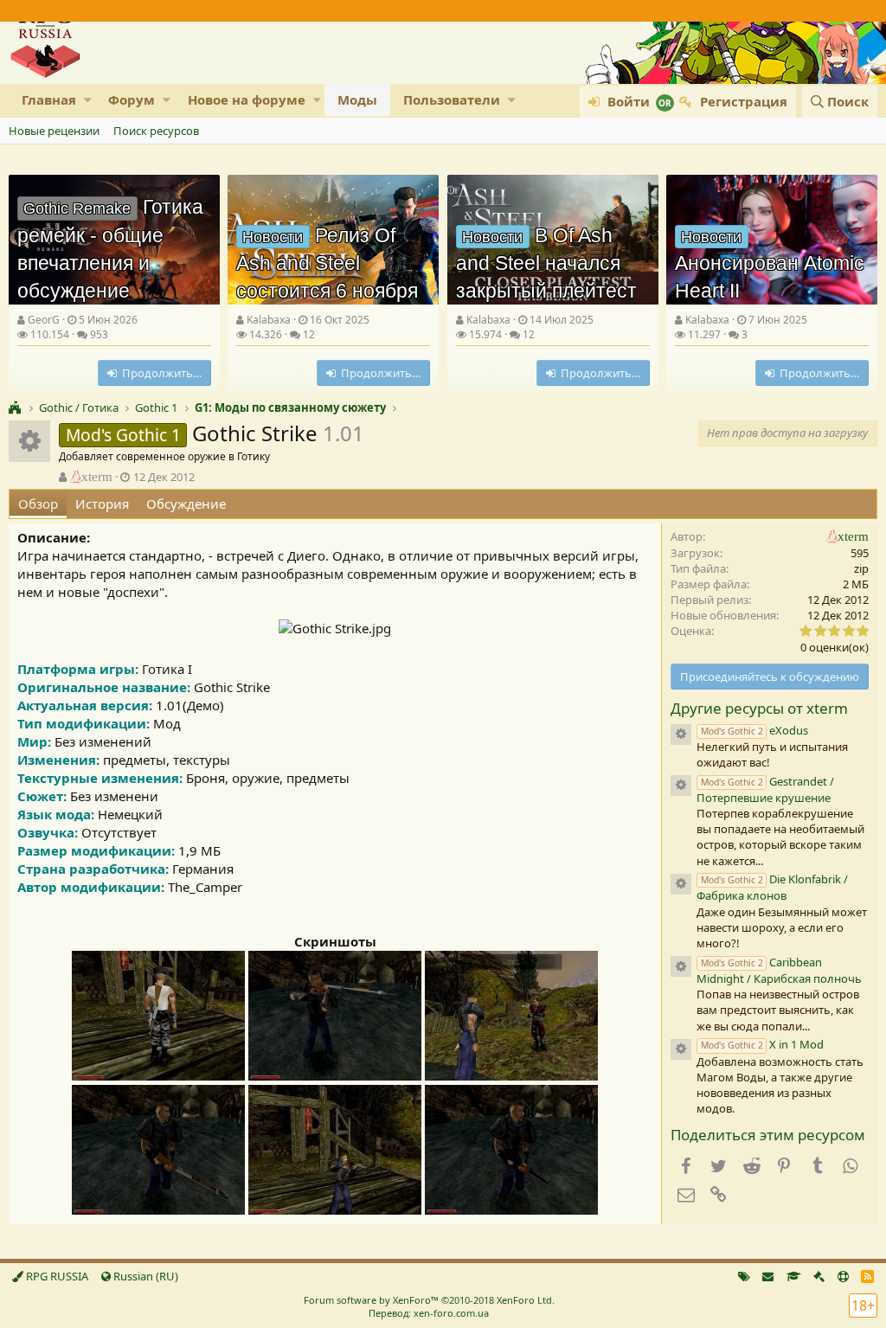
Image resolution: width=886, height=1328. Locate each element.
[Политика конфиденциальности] (819, 1276)
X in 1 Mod (762, 1044)
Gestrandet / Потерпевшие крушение (765, 789)
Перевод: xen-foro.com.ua (429, 1312)
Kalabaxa (269, 319)
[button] (88, 100)
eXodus (754, 730)
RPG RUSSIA (55, 1276)
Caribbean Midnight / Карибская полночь (779, 970)
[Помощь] (843, 1276)
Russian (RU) (144, 1276)
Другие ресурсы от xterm (759, 708)
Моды (357, 99)
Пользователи (451, 99)
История (102, 503)
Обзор (38, 503)
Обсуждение (186, 503)
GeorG (44, 319)
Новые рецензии (54, 130)
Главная (49, 99)
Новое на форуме (246, 99)
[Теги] (744, 1276)
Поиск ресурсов (156, 130)
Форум (131, 99)
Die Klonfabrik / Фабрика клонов (772, 887)
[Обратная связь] (768, 1276)
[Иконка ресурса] (681, 734)
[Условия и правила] (794, 1276)
